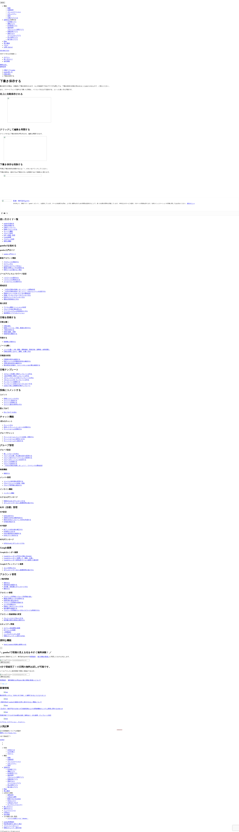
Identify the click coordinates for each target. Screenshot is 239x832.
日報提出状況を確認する (12, 359)
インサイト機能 (9, 493)
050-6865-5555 (4, 50)
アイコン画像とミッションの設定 (15, 307)
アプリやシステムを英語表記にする (16, 311)
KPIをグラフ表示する (11, 535)
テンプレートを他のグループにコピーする (18, 383)
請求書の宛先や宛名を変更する (14, 620)
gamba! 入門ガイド (10, 254)
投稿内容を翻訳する (10, 334)
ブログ (6, 45)
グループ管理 (8, 233)
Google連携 (7, 237)
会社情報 (7, 61)
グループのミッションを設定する (15, 459)
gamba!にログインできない (13, 266)
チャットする (8, 425)
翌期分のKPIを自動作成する (13, 518)
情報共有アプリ (12, 31)
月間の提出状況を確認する (13, 363)
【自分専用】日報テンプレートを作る (16, 376)
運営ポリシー (191, 203)
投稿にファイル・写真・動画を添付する (17, 328)
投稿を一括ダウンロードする (13, 606)
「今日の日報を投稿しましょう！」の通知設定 (19, 289)
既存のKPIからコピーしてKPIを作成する (17, 519)
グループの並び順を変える (13, 309)
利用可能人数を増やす (11, 600)
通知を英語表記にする (11, 299)
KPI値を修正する (9, 521)
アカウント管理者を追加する (13, 602)
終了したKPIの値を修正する (13, 529)
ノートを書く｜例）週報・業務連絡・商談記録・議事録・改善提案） (27, 349)
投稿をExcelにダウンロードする (14, 501)
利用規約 (33, 656)
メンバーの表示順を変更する (13, 481)
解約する (7, 588)
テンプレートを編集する (12, 382)
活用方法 (7, 767)
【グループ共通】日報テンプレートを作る (18, 374)
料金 (5, 41)
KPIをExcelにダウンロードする (14, 543)
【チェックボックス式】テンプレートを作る (19, 378)
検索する (7, 473)
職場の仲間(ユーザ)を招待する (14, 268)
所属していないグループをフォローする (17, 295)
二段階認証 (7, 632)
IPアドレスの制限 (9, 630)
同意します (4, 683)
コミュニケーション (14, 12)
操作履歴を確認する (10, 608)
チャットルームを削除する (13, 429)
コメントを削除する (10, 402)
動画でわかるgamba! (14, 799)
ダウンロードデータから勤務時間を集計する (19, 503)
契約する (7, 583)
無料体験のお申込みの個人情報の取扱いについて (24, 680)
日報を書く (7, 326)
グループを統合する (10, 463)
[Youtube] (4, 213)
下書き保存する (9, 330)
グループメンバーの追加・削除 (14, 483)
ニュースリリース (10, 810)
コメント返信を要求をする (13, 404)
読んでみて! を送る (10, 412)
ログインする (8, 264)
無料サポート (8, 808)
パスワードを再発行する (12, 279)
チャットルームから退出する (13, 441)
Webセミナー (11, 801)
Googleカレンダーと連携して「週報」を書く (19, 558)
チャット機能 (8, 231)
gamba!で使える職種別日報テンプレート (17, 385)
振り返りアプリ (12, 39)
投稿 (8, 8)
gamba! (2, 739)
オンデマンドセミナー (14, 804)
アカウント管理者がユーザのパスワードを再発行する (22, 610)
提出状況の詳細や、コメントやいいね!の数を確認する (22, 365)
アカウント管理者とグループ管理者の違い (18, 596)
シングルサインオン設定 (12, 634)
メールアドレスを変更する (13, 281)
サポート (10, 753)
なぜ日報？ (11, 752)
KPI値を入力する (9, 531)
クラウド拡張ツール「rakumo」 (17, 818)
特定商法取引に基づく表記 (13, 824)
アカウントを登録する (11, 262)
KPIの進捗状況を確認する (12, 533)
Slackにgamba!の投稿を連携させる (15, 644)
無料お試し (3, 64)
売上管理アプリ (12, 37)
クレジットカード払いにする (13, 618)
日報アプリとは (12, 18)
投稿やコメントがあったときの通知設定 (17, 293)
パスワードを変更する (11, 277)
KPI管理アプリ (12, 25)
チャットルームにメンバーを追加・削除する (19, 437)
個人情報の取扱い (43, 656)
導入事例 (7, 43)
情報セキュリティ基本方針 (13, 828)
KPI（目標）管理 (9, 235)
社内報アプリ (11, 22)
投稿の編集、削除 (10, 332)
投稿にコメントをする (11, 398)
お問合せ (7, 812)
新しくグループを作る (11, 454)
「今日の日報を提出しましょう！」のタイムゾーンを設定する (25, 291)
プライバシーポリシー (11, 826)
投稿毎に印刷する (10, 341)
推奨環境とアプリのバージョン (14, 313)
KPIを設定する (9, 516)
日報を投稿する (9, 225)
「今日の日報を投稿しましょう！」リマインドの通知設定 (23, 465)
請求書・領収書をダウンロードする (16, 586)
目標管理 (10, 10)
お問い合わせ (8, 47)
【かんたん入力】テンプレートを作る (16, 380)
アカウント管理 (9, 239)
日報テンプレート (10, 227)
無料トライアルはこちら (8, 733)
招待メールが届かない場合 (13, 270)
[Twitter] (7, 213)
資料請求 (3, 66)
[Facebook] (2, 213)
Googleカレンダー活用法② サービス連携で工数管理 (21, 560)
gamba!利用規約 (9, 822)
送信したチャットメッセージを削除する (17, 427)
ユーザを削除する (10, 604)
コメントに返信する (10, 400)
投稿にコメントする (10, 229)
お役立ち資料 (11, 797)
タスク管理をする (10, 568)
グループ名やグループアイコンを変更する (18, 457)
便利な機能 (7, 241)
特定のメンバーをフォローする (14, 297)
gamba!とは (11, 750)
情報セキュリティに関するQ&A (14, 636)
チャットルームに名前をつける (14, 439)
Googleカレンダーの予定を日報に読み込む (18, 556)
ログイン (7, 57)
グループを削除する (10, 461)
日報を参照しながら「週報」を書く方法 (17, 351)
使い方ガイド (8, 59)
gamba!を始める (9, 223)
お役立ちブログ (12, 803)
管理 (8, 16)
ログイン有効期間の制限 (12, 628)
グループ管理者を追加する (13, 485)
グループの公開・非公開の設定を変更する (18, 455)
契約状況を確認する (10, 584)
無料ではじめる (5, 662)
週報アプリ (11, 23)
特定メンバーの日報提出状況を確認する (17, 361)
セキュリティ (11, 14)
